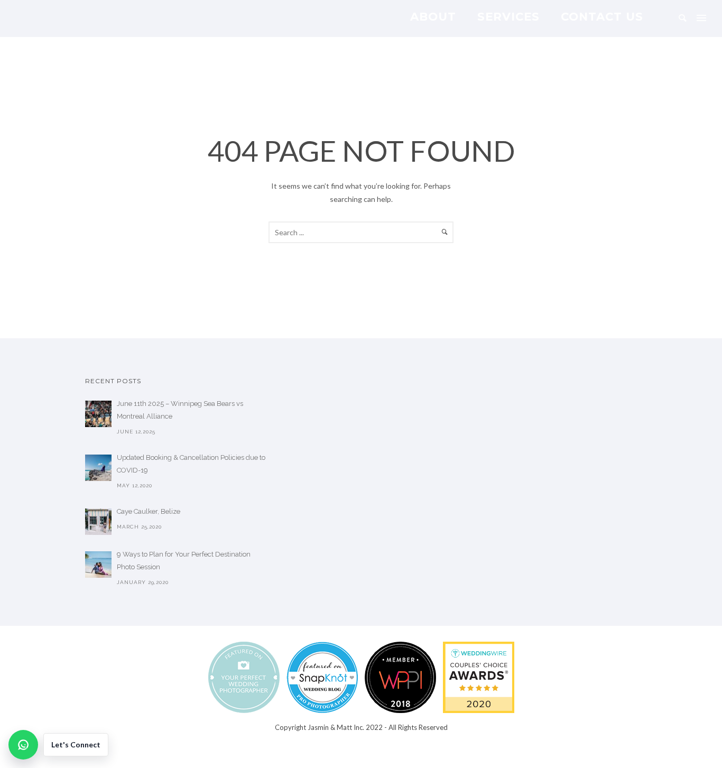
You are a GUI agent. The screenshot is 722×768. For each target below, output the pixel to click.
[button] (58, 745)
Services (508, 16)
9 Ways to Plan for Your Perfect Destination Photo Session (184, 560)
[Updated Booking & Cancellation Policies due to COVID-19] (98, 468)
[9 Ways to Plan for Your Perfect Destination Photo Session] (98, 564)
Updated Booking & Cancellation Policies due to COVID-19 (191, 464)
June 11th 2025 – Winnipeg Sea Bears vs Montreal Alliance (180, 410)
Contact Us (602, 16)
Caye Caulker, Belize (148, 511)
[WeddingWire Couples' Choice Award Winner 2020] (478, 676)
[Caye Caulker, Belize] (98, 521)
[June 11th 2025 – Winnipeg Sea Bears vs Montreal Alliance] (98, 414)
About (433, 16)
